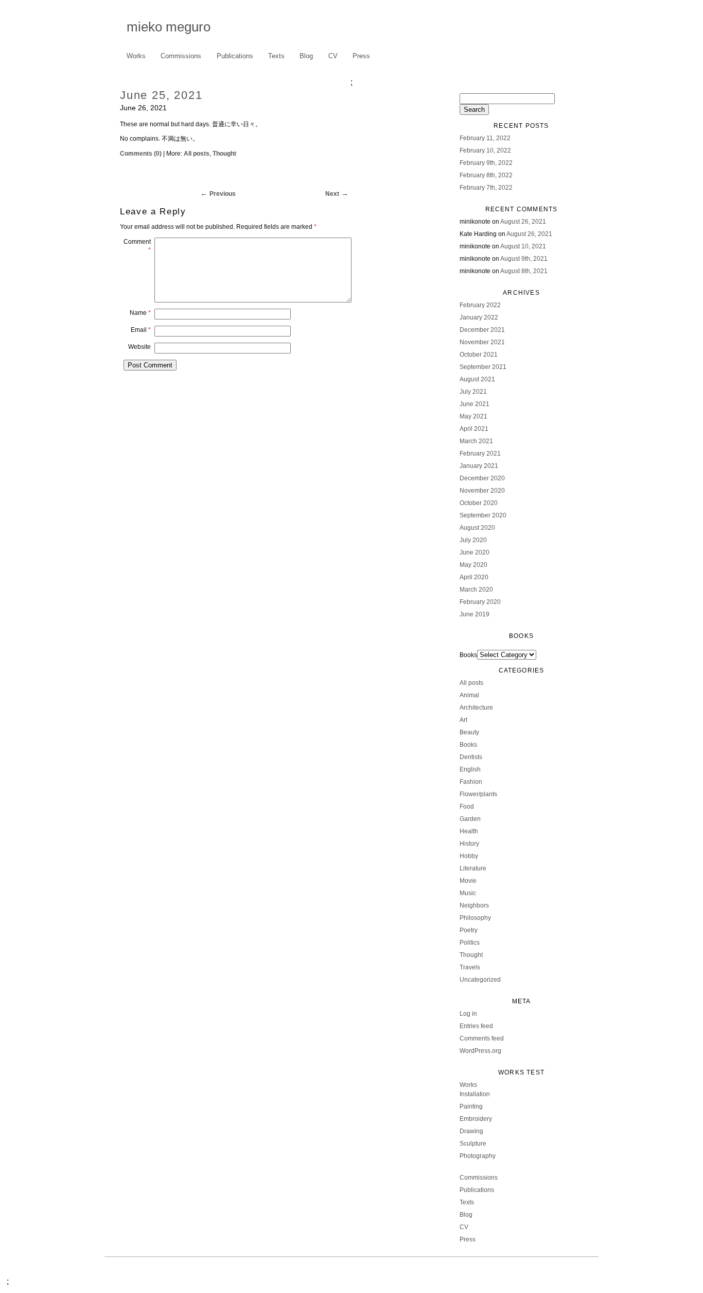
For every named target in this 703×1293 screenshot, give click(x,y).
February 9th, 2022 (486, 162)
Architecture (476, 707)
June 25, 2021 (161, 95)
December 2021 (482, 329)
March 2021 (476, 441)
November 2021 (482, 342)
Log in (468, 1013)
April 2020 (474, 577)
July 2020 (473, 540)
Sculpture (473, 1143)
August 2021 (477, 379)
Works (133, 56)
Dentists (471, 757)
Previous (222, 193)
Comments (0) (141, 153)
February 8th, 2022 (486, 175)
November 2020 (482, 490)
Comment (137, 246)
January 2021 (479, 465)
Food (467, 806)
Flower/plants (478, 794)
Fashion (471, 781)
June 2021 (474, 404)
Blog (306, 56)
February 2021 (480, 453)
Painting (471, 1106)
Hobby (469, 856)
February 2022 (480, 305)
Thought (224, 153)
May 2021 (473, 416)
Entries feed (476, 1026)
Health (469, 831)
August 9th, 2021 (524, 258)
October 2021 (479, 354)
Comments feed (482, 1038)
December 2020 (482, 478)
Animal (469, 695)
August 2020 (477, 527)
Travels (470, 967)
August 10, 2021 (523, 246)
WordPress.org (480, 1050)
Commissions (181, 56)
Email (141, 329)
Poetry (469, 930)
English (470, 769)
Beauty (469, 732)
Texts (276, 56)
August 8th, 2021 (524, 271)
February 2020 (480, 602)
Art (463, 720)
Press (361, 56)
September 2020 (483, 515)
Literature (473, 868)
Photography (478, 1156)
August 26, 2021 (523, 221)
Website (139, 346)
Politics (470, 942)
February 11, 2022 (485, 138)
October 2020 (479, 503)
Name (140, 312)
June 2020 (474, 552)
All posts (196, 153)
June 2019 (474, 614)
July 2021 (473, 391)
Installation (475, 1094)
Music (468, 893)
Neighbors (474, 905)
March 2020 (476, 589)
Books (468, 655)
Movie (468, 880)
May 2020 (473, 564)
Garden (470, 818)
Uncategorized (480, 979)
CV (333, 56)
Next (332, 193)
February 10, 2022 (485, 150)
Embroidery (476, 1118)
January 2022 (479, 317)
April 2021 (474, 428)
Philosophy (475, 917)
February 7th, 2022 (486, 187)
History (469, 843)
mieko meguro (168, 27)
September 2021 (483, 367)
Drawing (471, 1131)
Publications (235, 56)
